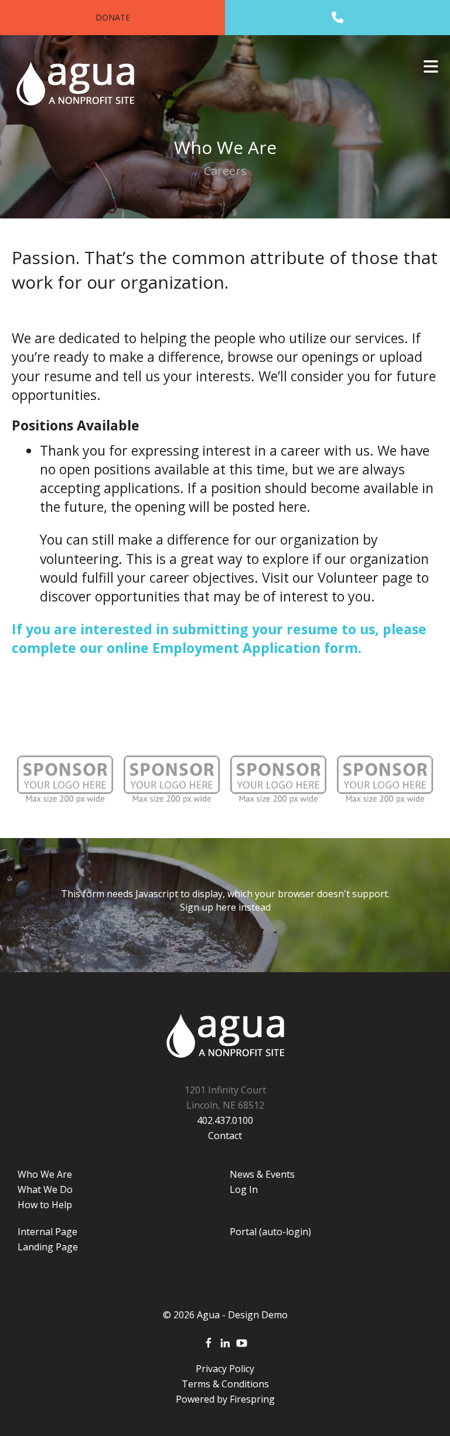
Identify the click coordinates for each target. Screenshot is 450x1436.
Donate (113, 17)
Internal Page (47, 1231)
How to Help (45, 1204)
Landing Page (48, 1246)
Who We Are (45, 1174)
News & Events (262, 1174)
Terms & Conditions (225, 1383)
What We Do (45, 1189)
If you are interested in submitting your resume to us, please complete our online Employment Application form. (219, 638)
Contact (225, 1135)
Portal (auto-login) (270, 1231)
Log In (244, 1189)
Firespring (252, 1399)
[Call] (337, 17)
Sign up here (208, 907)
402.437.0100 (225, 1120)
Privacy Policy (225, 1368)
